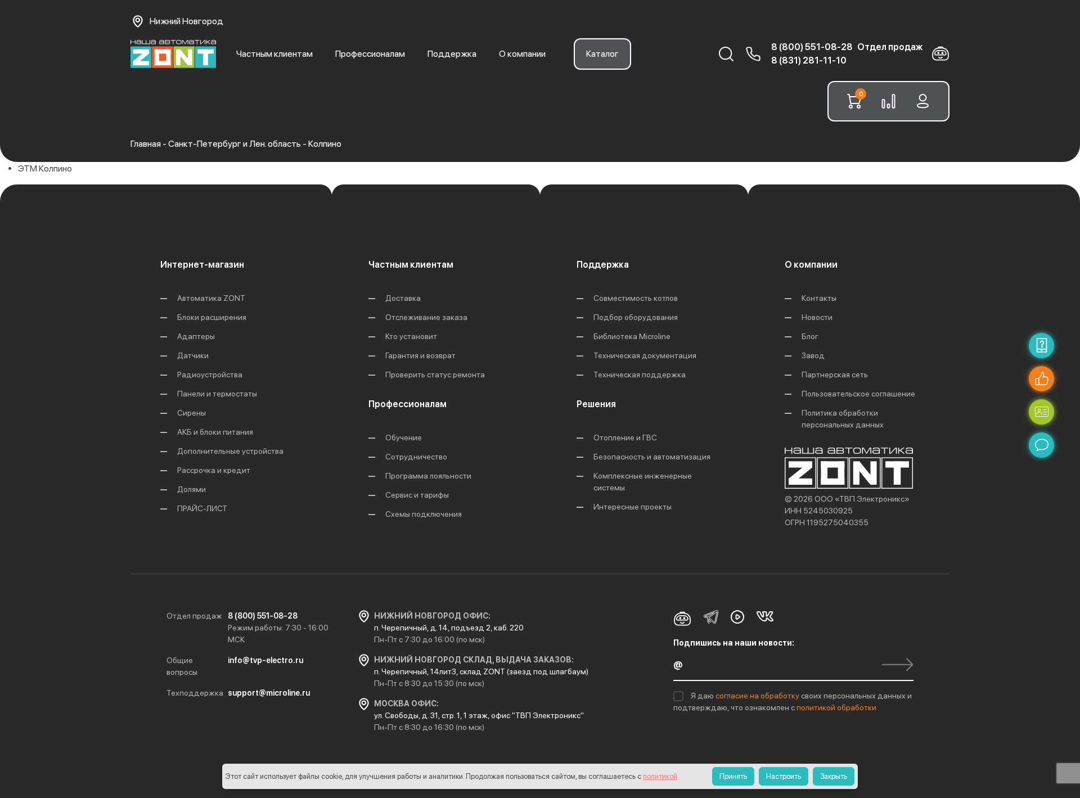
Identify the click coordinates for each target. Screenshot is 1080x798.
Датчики (193, 355)
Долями (191, 489)
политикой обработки (836, 707)
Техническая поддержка (639, 374)
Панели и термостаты (217, 393)
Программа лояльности (428, 475)
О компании (522, 53)
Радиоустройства (209, 374)
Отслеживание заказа (426, 317)
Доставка (403, 298)
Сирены (191, 412)
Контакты (819, 298)
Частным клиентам (274, 53)
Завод (813, 355)
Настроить (783, 776)
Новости (817, 317)
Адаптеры (196, 336)
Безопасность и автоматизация (651, 456)
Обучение (403, 437)
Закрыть (833, 776)
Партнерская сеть (835, 374)
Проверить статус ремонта (435, 374)
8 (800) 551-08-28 (812, 47)
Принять (733, 776)
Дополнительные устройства (230, 451)
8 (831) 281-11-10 (809, 60)
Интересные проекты (632, 506)
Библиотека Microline (631, 336)
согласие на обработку (758, 695)
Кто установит (411, 336)
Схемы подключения (423, 514)
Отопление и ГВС (625, 437)
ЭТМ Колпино (45, 168)
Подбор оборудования (635, 317)
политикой (660, 776)
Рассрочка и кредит (213, 470)
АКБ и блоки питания (215, 431)
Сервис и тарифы (417, 494)
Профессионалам (370, 53)
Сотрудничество (416, 456)
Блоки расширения (211, 317)
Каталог (602, 53)
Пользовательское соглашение (858, 393)
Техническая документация (644, 355)
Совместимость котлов (635, 298)
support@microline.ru (269, 692)
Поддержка (452, 53)
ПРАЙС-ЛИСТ (202, 508)
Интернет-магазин (202, 264)
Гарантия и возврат (420, 355)
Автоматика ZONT (211, 298)
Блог (810, 336)
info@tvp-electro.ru (265, 660)
